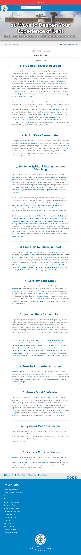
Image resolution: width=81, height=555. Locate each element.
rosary (21, 79)
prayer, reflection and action (56, 210)
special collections (53, 267)
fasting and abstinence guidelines (26, 143)
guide (46, 293)
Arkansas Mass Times (11, 490)
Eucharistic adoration (52, 109)
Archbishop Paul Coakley (56, 81)
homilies (65, 330)
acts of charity (58, 255)
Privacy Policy (21, 475)
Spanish (30, 291)
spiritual (38, 460)
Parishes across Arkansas (20, 371)
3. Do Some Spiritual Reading (35, 166)
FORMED (17, 234)
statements (41, 330)
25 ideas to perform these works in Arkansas (32, 462)
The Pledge (29, 210)
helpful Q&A (37, 293)
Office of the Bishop (10, 517)
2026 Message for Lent (20, 177)
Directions (32, 475)
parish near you (54, 112)
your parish (16, 413)
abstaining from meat (34, 434)
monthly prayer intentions (38, 81)
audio (41, 301)
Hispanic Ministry (9, 514)
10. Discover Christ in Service (40, 452)
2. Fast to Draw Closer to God (40, 135)
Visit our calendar (38, 374)
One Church (38, 267)
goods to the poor (31, 255)
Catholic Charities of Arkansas (13, 493)
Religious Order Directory (12, 529)
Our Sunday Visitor (30, 226)
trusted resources (50, 327)
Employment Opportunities (12, 511)
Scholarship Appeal (26, 267)
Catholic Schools (9, 499)
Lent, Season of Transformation (36, 182)
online (32, 109)
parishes (32, 107)
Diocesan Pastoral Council (12, 508)
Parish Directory (9, 523)
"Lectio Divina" (38, 298)
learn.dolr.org (24, 335)
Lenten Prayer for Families (30, 221)
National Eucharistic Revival (21, 117)
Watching (40, 169)
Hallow (18, 190)
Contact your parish (31, 376)
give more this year (45, 260)
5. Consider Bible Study (40, 280)
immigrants (45, 94)
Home (6, 44)
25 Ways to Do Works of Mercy (67, 44)
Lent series (19, 182)
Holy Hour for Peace (24, 86)
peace (58, 76)
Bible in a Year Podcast (46, 296)
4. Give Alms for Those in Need (40, 247)
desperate (21, 94)
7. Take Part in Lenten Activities (40, 366)
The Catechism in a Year (45, 345)
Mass (64, 353)
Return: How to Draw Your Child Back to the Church (36, 355)
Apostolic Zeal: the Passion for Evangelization (48, 340)
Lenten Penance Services (41, 405)
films (46, 231)
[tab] (40, 55)
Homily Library (50, 198)
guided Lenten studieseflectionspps (41, 119)
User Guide (43, 475)
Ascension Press (38, 190)
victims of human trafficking (59, 94)
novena (27, 79)
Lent (10, 44)
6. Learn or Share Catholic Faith (40, 314)
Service (14, 457)
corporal (47, 460)
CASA (62, 265)
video (35, 301)
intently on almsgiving (47, 252)
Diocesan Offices (9, 505)
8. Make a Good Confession (40, 392)
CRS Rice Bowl (53, 270)
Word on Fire (42, 226)
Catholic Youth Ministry (11, 502)
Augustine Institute (51, 190)
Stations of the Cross (53, 102)
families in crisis (26, 96)
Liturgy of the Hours (27, 122)
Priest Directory (9, 526)
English (22, 291)
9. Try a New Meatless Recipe (40, 426)
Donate (40, 2)
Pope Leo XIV (17, 73)
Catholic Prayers (9, 496)
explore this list (43, 114)
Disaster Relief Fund (53, 265)
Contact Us (9, 475)
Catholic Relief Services (26, 270)
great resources (50, 117)
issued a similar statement (48, 208)
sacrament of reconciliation (40, 397)
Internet (26, 156)
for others (33, 148)
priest (36, 327)
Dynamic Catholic (26, 190)
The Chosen (59, 229)
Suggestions (20, 265)
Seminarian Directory (10, 533)
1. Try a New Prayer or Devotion (40, 65)
